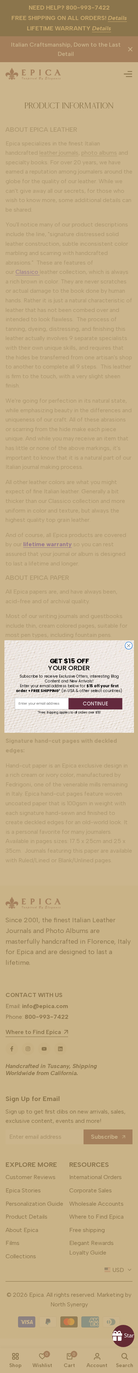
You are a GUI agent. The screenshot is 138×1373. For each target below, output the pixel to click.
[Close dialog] (128, 645)
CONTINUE (95, 703)
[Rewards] (123, 1336)
